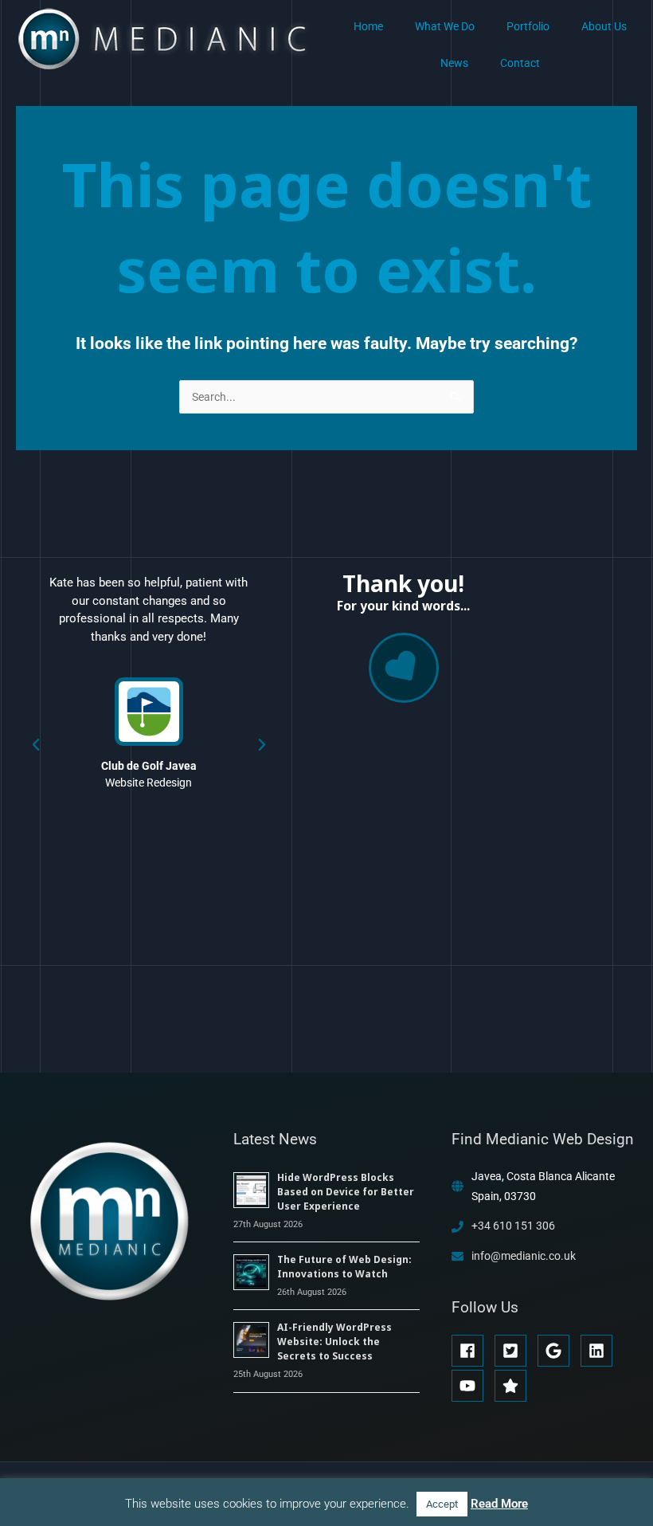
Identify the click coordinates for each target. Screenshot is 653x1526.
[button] (36, 745)
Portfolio (527, 26)
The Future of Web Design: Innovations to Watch (344, 1267)
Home (368, 26)
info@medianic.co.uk (523, 1255)
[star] (513, 1386)
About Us (604, 26)
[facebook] (472, 1351)
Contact (520, 63)
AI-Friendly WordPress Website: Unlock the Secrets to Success (334, 1341)
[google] (558, 1351)
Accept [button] (442, 1504)
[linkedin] (601, 1351)
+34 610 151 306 (513, 1225)
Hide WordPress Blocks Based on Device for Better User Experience (345, 1192)
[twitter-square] (515, 1351)
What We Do (445, 26)
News (454, 63)
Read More (499, 1504)
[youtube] (472, 1386)
